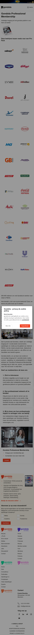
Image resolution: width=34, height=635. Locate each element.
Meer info (8, 326)
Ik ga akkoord (25, 326)
